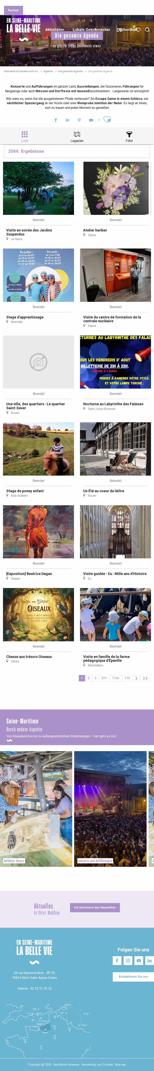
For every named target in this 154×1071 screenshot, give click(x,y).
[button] (147, 29)
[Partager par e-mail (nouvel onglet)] (91, 120)
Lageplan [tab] (77, 141)
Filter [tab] (129, 141)
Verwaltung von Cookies (97, 1064)
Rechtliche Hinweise (66, 1064)
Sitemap (120, 1064)
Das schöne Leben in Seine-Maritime (61, 3)
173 (127, 678)
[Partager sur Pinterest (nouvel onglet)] (79, 120)
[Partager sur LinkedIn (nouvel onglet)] (67, 120)
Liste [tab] (24, 141)
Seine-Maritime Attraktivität (19, 3)
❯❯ (145, 678)
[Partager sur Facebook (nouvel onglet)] (56, 120)
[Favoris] (138, 30)
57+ (104, 678)
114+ (116, 678)
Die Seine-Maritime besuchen (105, 3)
